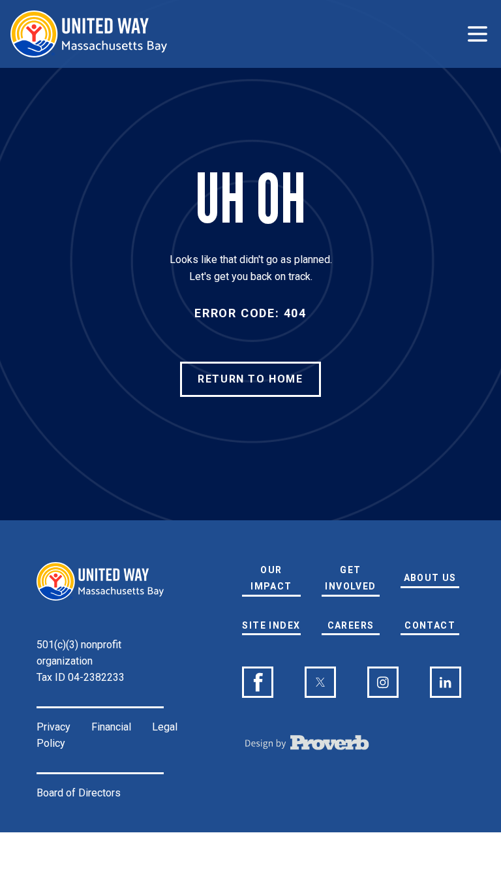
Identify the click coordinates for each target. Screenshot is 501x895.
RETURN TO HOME (250, 379)
